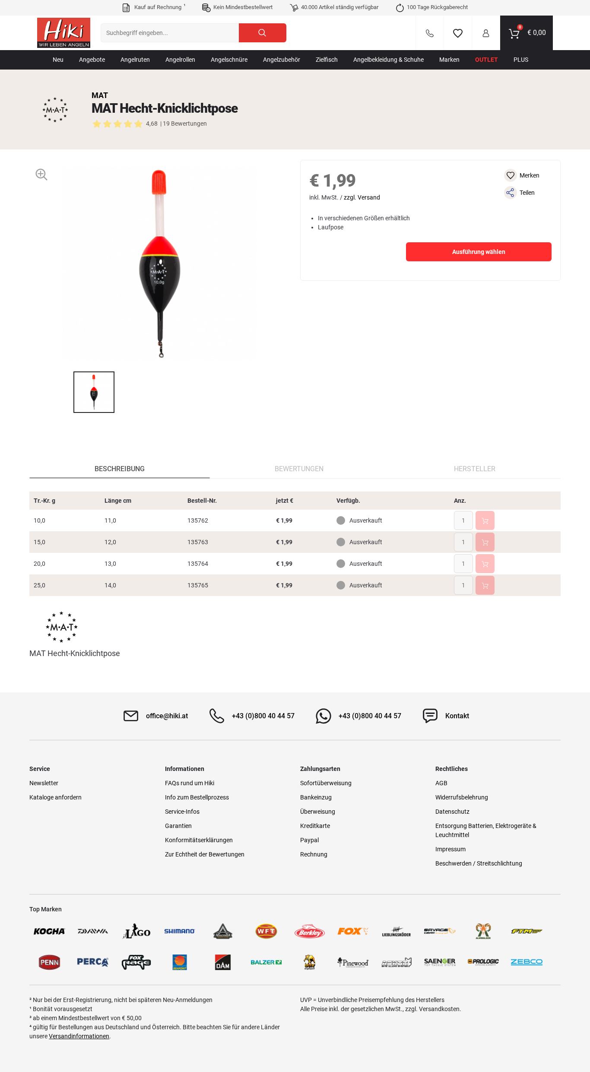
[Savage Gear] (439, 931)
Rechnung (313, 854)
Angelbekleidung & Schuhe (388, 59)
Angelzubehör (281, 59)
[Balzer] (266, 962)
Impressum (450, 849)
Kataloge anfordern (55, 797)
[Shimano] (179, 931)
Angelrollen (180, 59)
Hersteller (474, 469)
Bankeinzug (316, 797)
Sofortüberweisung (326, 783)
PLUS (521, 59)
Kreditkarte (315, 825)
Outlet (486, 59)
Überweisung (317, 811)
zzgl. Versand (362, 197)
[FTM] (526, 931)
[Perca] (92, 962)
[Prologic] (483, 962)
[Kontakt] (430, 33)
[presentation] (65, 392)
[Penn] (49, 962)
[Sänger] (439, 962)
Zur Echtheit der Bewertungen (204, 854)
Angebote (92, 59)
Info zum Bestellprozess (197, 797)
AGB (441, 783)
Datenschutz (452, 811)
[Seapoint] (179, 962)
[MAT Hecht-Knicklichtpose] (94, 392)
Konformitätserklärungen (199, 840)
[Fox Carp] (352, 931)
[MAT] (55, 110)
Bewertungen (299, 469)
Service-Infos (182, 811)
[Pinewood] (352, 962)
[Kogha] (49, 931)
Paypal (309, 840)
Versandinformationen (79, 1036)
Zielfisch (327, 59)
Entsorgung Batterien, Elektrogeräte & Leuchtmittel (485, 830)
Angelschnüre (229, 59)
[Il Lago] (136, 931)
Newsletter (43, 783)
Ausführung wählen (478, 251)
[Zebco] (526, 962)
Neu (58, 59)
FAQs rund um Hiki (189, 783)
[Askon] (396, 962)
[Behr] (309, 962)
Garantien (178, 825)
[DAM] (222, 962)
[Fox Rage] (136, 962)
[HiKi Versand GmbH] (63, 33)
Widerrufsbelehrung (461, 797)
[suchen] (262, 32)
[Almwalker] (483, 931)
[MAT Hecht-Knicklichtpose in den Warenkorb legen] (485, 520)
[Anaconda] (222, 931)
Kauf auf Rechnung (159, 6)
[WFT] (266, 931)
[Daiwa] (92, 931)
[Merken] (458, 33)
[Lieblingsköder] (396, 931)
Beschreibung (120, 469)
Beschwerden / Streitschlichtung (478, 863)
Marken (449, 59)
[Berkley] (309, 931)
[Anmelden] (486, 33)
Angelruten (135, 59)
